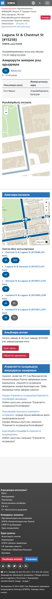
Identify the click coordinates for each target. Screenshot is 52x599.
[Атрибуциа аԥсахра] (46, 242)
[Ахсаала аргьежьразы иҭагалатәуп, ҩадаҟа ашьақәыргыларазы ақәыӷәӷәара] (46, 210)
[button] (33, 3)
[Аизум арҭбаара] (46, 202)
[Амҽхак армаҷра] (46, 206)
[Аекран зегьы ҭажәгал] (46, 216)
